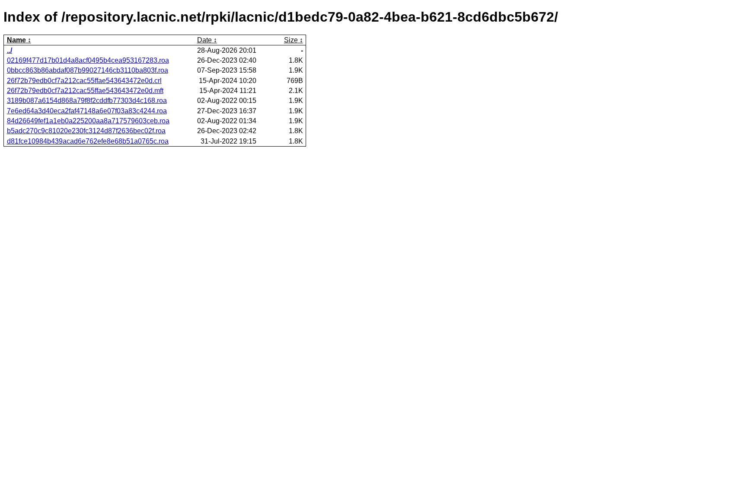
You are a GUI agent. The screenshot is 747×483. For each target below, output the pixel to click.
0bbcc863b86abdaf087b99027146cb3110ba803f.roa (87, 70)
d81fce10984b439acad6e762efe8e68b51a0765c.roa (88, 141)
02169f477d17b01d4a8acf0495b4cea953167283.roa (88, 60)
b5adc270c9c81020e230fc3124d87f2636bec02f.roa (86, 130)
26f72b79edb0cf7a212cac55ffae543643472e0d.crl (84, 80)
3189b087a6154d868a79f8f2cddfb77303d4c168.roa (87, 100)
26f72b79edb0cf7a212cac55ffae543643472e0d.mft (85, 90)
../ (9, 50)
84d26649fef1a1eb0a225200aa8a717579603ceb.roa (88, 121)
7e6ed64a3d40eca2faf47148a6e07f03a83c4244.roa (87, 111)
